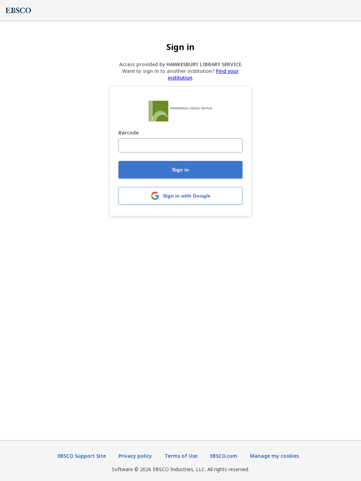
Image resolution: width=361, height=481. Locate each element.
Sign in (180, 170)
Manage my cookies (274, 455)
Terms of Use (181, 455)
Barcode (128, 133)
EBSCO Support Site (82, 455)
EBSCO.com (223, 455)
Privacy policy (135, 455)
